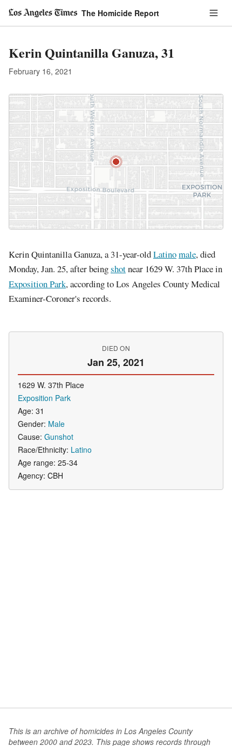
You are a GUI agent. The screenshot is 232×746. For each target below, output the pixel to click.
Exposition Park (37, 284)
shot (118, 269)
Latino (164, 254)
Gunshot (58, 436)
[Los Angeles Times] (43, 13)
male (187, 254)
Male (56, 423)
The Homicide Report (120, 13)
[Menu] (213, 13)
